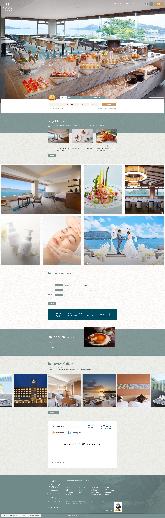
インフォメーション (59, 290)
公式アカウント (53, 413)
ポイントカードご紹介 (96, 494)
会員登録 (105, 108)
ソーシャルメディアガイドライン (93, 501)
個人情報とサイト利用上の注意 (72, 503)
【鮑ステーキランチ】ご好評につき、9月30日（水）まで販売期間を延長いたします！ (82, 290)
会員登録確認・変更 (112, 108)
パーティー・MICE (83, 487)
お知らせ (107, 489)
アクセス (141, 3)
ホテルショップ (94, 487)
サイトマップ (82, 503)
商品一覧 (52, 347)
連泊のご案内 (94, 490)
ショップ (59, 285)
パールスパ (68, 494)
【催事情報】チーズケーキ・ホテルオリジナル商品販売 (76, 285)
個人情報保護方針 (81, 501)
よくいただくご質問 (109, 490)
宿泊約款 (102, 501)
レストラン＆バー (128, 3)
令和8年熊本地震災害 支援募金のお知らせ (73, 295)
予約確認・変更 (99, 108)
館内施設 (80, 490)
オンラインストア (95, 489)
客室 (115, 3)
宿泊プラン (120, 3)
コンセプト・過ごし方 (156, 96)
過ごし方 (135, 3)
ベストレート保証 (95, 492)
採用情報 (107, 494)
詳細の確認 (32, 515)
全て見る (52, 155)
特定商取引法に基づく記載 (71, 501)
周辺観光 (80, 492)
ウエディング (81, 489)
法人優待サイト (108, 487)
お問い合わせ (108, 492)
